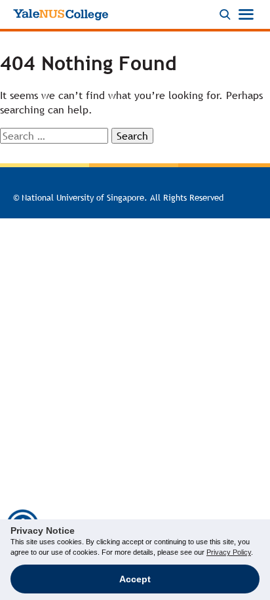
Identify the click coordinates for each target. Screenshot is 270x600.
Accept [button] (135, 579)
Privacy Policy (228, 552)
